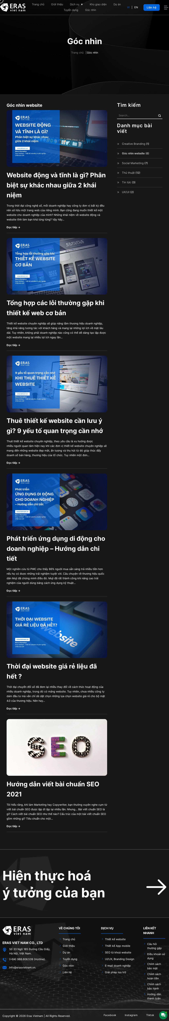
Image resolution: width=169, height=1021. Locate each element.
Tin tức (126, 182)
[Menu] (166, 7)
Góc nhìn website (133, 153)
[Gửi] (159, 115)
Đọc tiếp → (13, 227)
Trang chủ (77, 52)
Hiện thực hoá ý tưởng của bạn (53, 884)
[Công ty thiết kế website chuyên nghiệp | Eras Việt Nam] (12, 7)
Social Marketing (133, 163)
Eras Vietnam (35, 1016)
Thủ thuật (128, 172)
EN (136, 7)
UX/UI (125, 192)
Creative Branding (133, 143)
